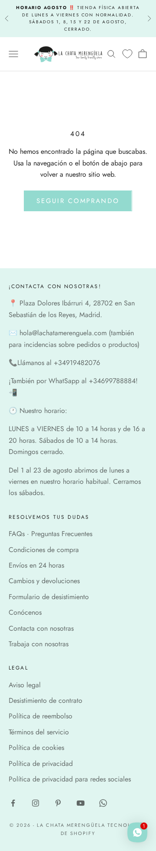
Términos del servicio (39, 732)
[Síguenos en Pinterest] (58, 803)
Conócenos (25, 612)
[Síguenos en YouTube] (80, 803)
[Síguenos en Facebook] (13, 803)
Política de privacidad (41, 763)
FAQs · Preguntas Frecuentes (50, 534)
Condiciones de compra (44, 550)
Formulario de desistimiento (49, 597)
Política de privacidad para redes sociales (70, 779)
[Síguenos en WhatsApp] (103, 803)
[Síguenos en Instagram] (35, 803)
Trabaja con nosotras (38, 644)
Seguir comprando (77, 201)
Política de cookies (36, 748)
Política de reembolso (40, 716)
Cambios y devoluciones (44, 581)
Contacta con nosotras (41, 628)
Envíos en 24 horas (36, 565)
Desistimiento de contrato (45, 700)
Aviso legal (25, 685)
